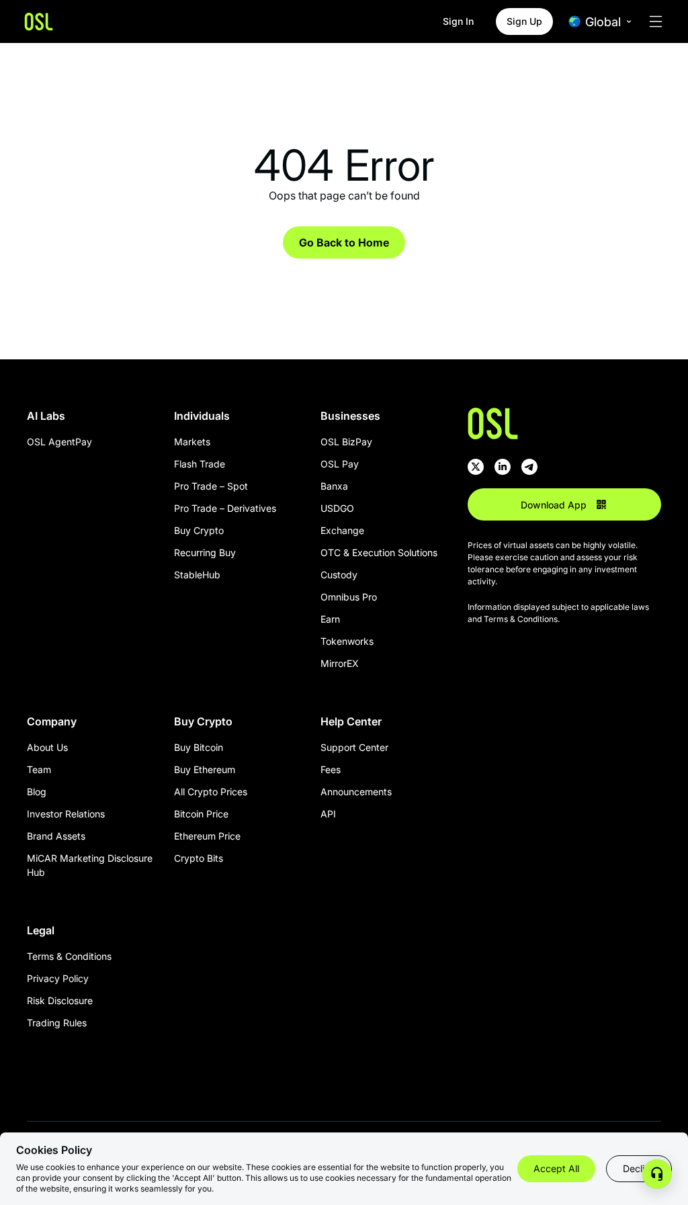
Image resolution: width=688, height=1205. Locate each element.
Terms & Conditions (69, 956)
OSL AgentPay (59, 441)
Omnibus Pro (348, 596)
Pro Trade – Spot (211, 486)
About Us (47, 747)
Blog (36, 791)
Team (39, 769)
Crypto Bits (198, 858)
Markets (192, 441)
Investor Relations (66, 813)
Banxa (334, 486)
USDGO (337, 508)
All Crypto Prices (210, 791)
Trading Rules (57, 1022)
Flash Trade (199, 464)
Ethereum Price (207, 836)
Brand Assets (56, 836)
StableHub (197, 574)
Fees (330, 769)
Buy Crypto (199, 530)
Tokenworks (347, 641)
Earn (330, 619)
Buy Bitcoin (198, 747)
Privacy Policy (58, 978)
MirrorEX (339, 663)
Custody (338, 574)
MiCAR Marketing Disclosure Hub (90, 865)
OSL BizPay (346, 441)
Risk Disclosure (60, 1000)
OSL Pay (339, 464)
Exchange (342, 530)
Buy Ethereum (204, 769)
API (328, 813)
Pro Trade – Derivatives (225, 508)
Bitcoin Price (201, 813)
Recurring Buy (205, 552)
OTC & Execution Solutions (378, 552)
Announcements (356, 791)
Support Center (354, 747)
